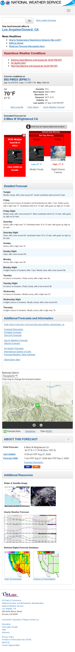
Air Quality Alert (18, 62)
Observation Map (12, 359)
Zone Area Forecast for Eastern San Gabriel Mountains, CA (34, 324)
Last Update (9, 454)
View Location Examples (46, 20)
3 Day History (33, 107)
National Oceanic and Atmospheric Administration (23, 603)
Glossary (6, 632)
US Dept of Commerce (11, 600)
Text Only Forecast (12, 335)
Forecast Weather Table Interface (19, 354)
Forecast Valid (10, 458)
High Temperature (13, 578)
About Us (6, 642)
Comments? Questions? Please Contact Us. (20, 619)
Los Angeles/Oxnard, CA (20, 29)
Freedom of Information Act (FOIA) (16, 639)
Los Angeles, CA (9, 608)
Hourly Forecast (54, 107)
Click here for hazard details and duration (48, 126)
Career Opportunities (11, 645)
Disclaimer (30, 431)
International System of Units (17, 351)
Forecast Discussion (13, 329)
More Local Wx (17, 107)
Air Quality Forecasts (14, 348)
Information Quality (10, 626)
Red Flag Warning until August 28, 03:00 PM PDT (34, 65)
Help (4, 629)
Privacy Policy (8, 636)
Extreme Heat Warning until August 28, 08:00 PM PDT (36, 59)
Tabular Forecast (12, 343)
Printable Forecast (12, 332)
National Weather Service (12, 605)
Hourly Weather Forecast (16, 340)
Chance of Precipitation (44, 578)
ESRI (49, 431)
